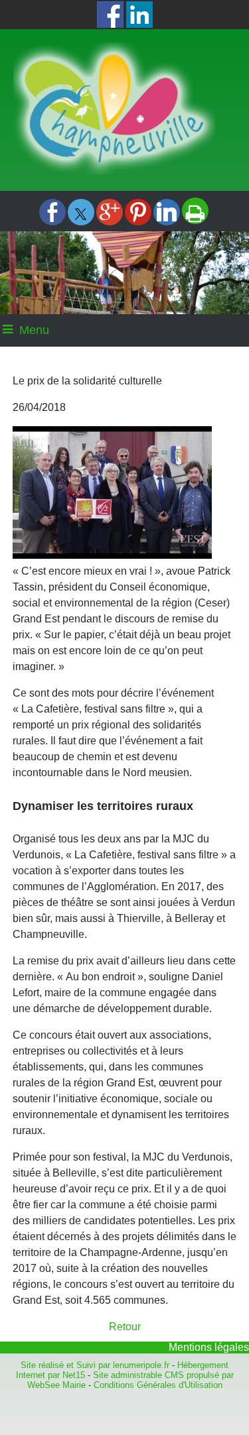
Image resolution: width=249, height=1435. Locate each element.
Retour (125, 1326)
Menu (34, 330)
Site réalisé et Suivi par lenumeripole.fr (95, 1365)
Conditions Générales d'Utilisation (158, 1385)
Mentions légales (209, 1347)
